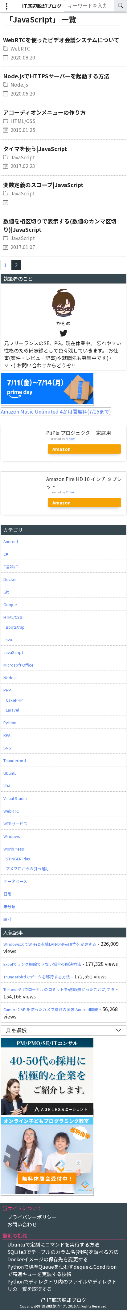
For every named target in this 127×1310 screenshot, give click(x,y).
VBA (6, 786)
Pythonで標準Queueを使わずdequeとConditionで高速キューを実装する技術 (62, 1270)
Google (10, 604)
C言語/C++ (12, 566)
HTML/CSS (22, 120)
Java (7, 640)
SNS (7, 748)
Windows (11, 836)
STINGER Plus (18, 859)
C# (5, 554)
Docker (10, 579)
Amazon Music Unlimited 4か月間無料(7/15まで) (56, 411)
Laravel (12, 710)
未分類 (9, 906)
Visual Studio (15, 798)
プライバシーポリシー (32, 1217)
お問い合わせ (22, 1224)
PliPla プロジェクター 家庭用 (78, 432)
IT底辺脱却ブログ (42, 6)
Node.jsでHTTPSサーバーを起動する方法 (56, 76)
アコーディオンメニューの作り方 (44, 112)
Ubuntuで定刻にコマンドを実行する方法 (53, 1244)
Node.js (19, 84)
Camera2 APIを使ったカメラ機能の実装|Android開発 (50, 1009)
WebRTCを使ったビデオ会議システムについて (61, 40)
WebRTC (20, 48)
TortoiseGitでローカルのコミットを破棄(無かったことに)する (59, 989)
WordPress (13, 849)
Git (6, 592)
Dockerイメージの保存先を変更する (47, 1259)
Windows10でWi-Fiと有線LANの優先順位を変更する (49, 944)
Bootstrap (15, 627)
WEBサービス (15, 823)
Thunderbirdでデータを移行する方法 (36, 977)
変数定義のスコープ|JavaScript (43, 185)
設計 (7, 919)
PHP (7, 690)
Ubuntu (10, 773)
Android (10, 541)
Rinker (70, 438)
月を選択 (16, 1030)
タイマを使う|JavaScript (35, 149)
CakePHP (14, 700)
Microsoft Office (18, 665)
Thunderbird (14, 760)
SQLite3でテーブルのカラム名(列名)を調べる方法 (62, 1251)
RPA (6, 735)
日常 (7, 894)
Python (9, 722)
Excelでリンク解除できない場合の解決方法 (42, 964)
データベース (15, 881)
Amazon (61, 449)
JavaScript (22, 157)
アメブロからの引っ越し (28, 868)
